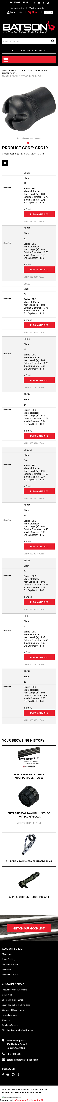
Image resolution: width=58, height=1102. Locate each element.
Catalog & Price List (10, 1025)
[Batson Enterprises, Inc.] (29, 27)
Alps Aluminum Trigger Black (29, 897)
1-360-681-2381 (18, 2)
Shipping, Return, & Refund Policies (17, 1030)
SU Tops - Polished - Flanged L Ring (29, 861)
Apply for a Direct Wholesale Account (29, 50)
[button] (33, 12)
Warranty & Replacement (13, 1010)
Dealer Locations (9, 1015)
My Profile (6, 969)
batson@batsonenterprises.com (22, 1059)
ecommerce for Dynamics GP (28, 1092)
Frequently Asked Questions (14, 990)
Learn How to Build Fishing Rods (16, 1005)
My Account (15, 12)
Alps (24, 70)
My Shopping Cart (10, 964)
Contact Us (7, 995)
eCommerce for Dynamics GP (29, 1100)
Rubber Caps (8, 73)
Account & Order (12, 949)
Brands (14, 70)
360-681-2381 (15, 1053)
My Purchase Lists (10, 974)
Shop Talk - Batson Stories (13, 1000)
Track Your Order (36, 8)
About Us (6, 1020)
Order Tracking (8, 959)
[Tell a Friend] (5, 163)
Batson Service (17, 8)
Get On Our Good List (29, 928)
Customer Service (13, 984)
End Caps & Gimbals (39, 70)
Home (5, 70)
